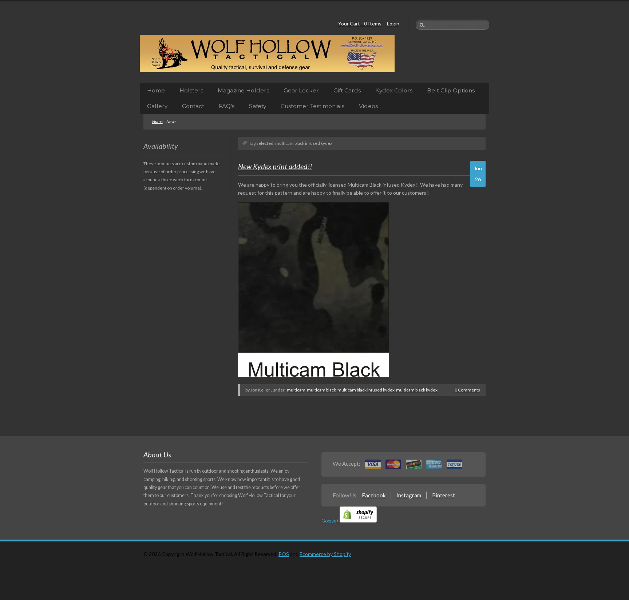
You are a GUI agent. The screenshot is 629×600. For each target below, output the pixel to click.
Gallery (157, 106)
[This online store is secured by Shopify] (358, 521)
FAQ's (226, 106)
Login (393, 23)
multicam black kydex (417, 390)
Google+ (330, 521)
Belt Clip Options (451, 90)
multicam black (321, 390)
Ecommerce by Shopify (325, 554)
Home (156, 90)
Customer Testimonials (312, 106)
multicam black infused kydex (366, 390)
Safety (257, 106)
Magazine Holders (243, 90)
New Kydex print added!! (275, 166)
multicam (296, 390)
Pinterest (443, 495)
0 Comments (467, 390)
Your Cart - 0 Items (359, 23)
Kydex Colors (393, 90)
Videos (368, 106)
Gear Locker (301, 90)
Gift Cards (347, 90)
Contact (193, 106)
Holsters (191, 90)
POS (283, 554)
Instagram (408, 495)
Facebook (373, 495)
